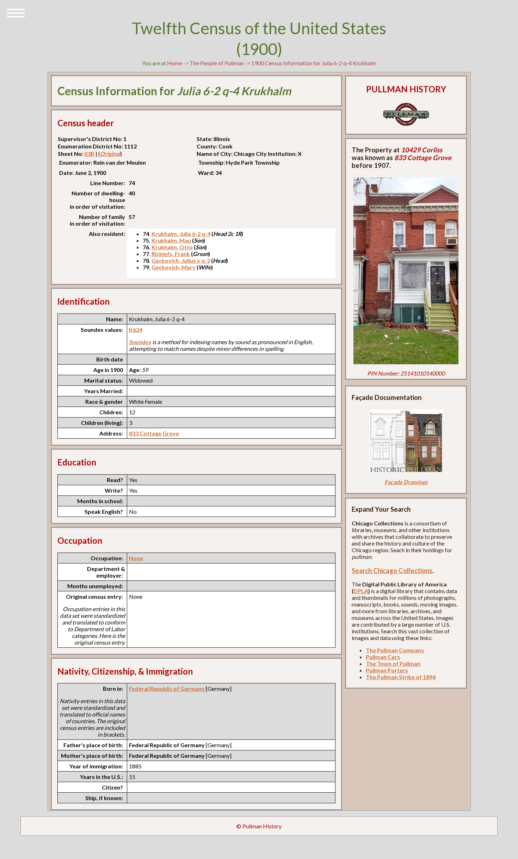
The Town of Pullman (393, 663)
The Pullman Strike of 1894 (401, 677)
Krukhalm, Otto (172, 247)
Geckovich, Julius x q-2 (181, 260)
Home (174, 63)
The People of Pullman (217, 63)
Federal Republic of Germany (167, 688)
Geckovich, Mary (174, 267)
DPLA (360, 590)
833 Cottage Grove (154, 433)
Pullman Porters (387, 670)
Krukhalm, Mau (171, 240)
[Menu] (16, 12)
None (136, 558)
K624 (135, 329)
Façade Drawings (405, 482)
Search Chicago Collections (392, 570)
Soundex (140, 342)
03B (89, 153)
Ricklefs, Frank (171, 253)
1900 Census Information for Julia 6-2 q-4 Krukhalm (313, 63)
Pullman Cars (383, 656)
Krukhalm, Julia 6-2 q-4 (181, 233)
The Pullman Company (395, 650)
